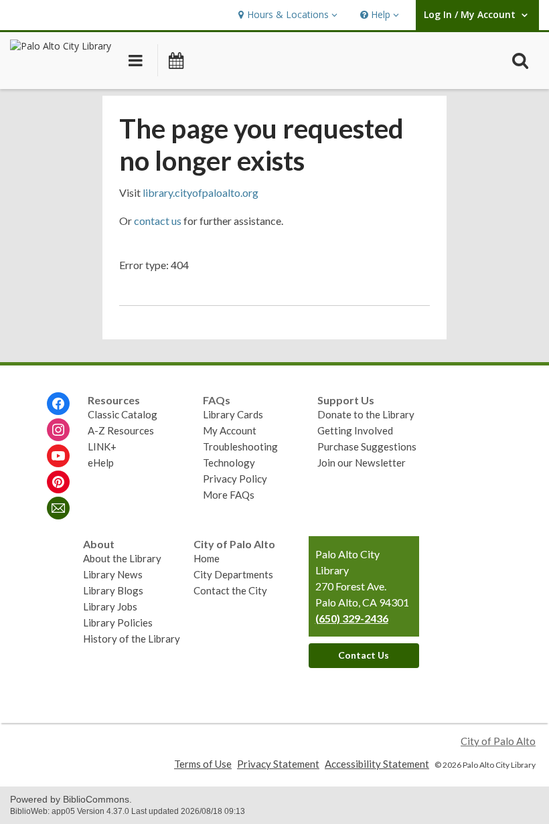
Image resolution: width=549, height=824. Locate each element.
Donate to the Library (365, 414)
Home (206, 558)
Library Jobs (110, 606)
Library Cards (233, 414)
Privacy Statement (278, 764)
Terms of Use (203, 764)
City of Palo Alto (498, 741)
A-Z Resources (121, 430)
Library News (113, 574)
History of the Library (131, 639)
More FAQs (228, 495)
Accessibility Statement (377, 764)
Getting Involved (355, 430)
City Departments (233, 574)
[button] (286, 15)
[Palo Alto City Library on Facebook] (58, 403)
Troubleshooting (240, 446)
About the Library (122, 558)
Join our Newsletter (361, 463)
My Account (229, 430)
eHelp (101, 463)
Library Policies (118, 622)
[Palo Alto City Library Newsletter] (58, 508)
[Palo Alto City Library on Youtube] (58, 455)
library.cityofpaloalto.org (200, 192)
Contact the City (230, 590)
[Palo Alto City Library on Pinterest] (58, 482)
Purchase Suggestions (366, 446)
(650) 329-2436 (351, 618)
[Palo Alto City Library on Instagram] (58, 429)
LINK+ (102, 446)
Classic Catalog (122, 414)
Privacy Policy (235, 479)
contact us (157, 220)
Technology (229, 463)
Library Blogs (113, 590)
